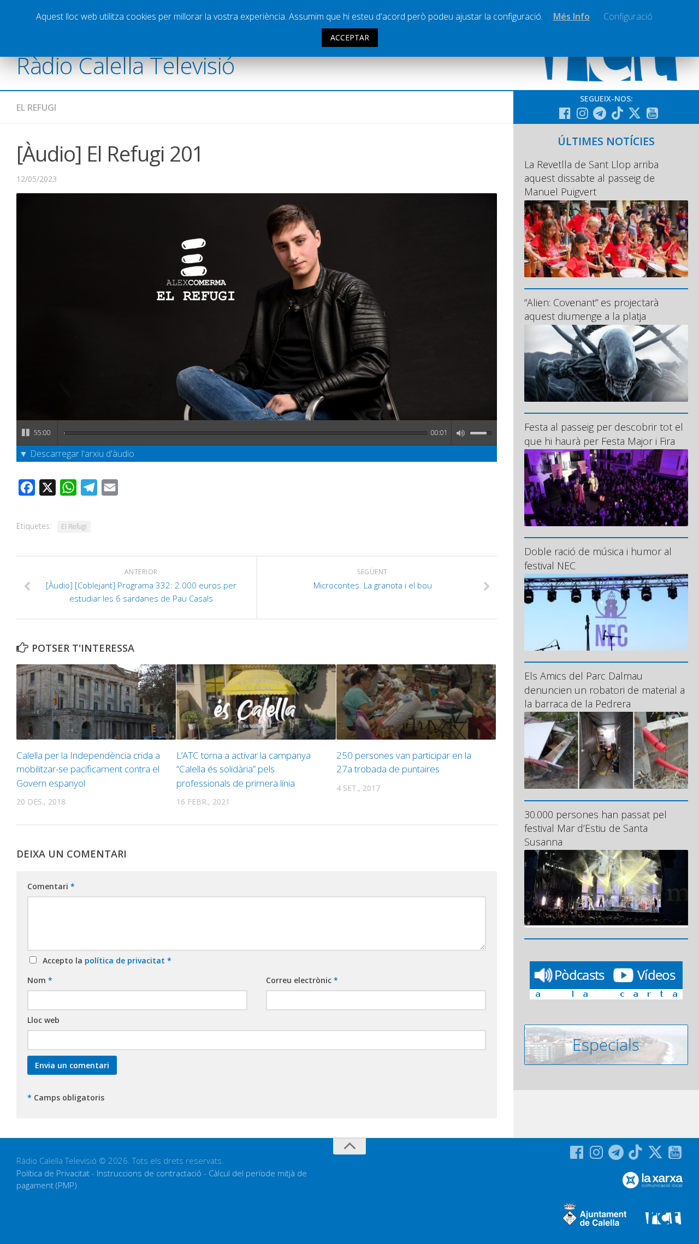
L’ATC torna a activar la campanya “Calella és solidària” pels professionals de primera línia (243, 769)
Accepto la (104, 960)
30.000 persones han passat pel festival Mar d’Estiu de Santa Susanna (595, 828)
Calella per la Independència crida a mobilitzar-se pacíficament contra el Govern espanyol (88, 769)
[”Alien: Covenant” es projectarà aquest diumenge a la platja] (606, 363)
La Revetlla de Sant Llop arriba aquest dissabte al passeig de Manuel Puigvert (591, 178)
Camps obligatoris (65, 1097)
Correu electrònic (302, 980)
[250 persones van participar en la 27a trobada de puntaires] (416, 702)
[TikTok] (617, 113)
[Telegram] (599, 113)
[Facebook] (564, 113)
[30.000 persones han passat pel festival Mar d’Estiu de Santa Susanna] (606, 888)
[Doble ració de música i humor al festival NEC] (606, 612)
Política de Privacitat (53, 1173)
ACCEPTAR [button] (349, 37)
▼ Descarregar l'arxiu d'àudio (76, 454)
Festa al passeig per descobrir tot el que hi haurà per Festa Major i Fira (603, 433)
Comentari (51, 886)
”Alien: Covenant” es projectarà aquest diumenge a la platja (591, 309)
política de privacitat (126, 960)
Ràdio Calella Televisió (125, 65)
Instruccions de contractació (149, 1173)
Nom (39, 980)
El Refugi (36, 108)
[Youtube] (652, 113)
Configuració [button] (628, 16)
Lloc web (43, 1020)
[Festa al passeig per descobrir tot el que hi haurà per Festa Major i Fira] (606, 487)
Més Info (571, 16)
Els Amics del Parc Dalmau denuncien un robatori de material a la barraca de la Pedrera (604, 689)
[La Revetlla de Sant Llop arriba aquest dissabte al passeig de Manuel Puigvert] (606, 238)
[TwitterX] (634, 113)
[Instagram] (582, 113)
